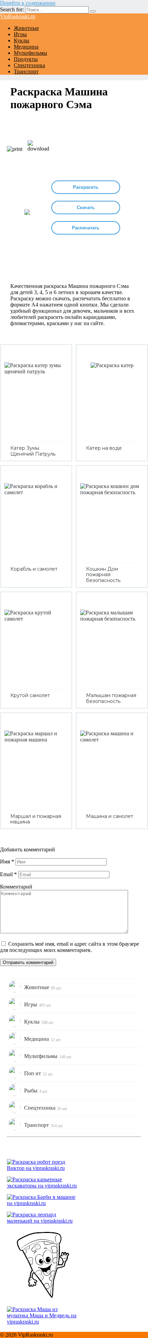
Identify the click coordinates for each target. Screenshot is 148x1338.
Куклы (21, 40)
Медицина (26, 47)
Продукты (26, 59)
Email (8, 874)
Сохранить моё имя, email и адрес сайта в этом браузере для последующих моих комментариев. (69, 947)
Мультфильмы (30, 53)
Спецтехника (29, 65)
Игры (20, 34)
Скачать (86, 207)
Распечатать (85, 227)
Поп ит (38, 1073)
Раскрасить (85, 187)
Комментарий (16, 887)
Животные (26, 28)
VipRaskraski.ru (17, 16)
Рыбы (36, 1091)
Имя (7, 861)
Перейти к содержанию (27, 3)
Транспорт (26, 71)
